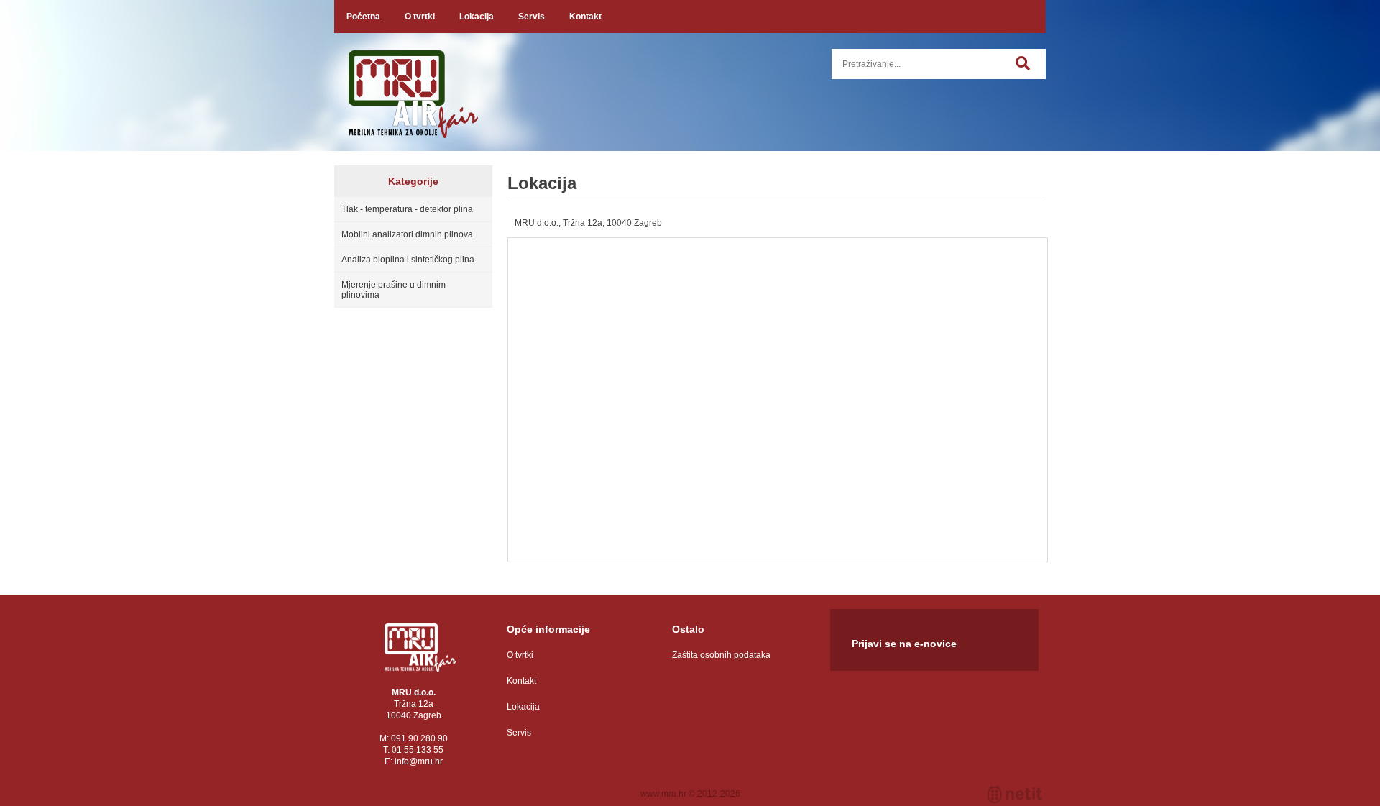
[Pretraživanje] (1031, 71)
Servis (531, 17)
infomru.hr (419, 761)
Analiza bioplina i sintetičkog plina (407, 260)
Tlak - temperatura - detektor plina (407, 209)
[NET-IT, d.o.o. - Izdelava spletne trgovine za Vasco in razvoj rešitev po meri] (1015, 794)
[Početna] (420, 647)
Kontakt (585, 17)
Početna (363, 17)
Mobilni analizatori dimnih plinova (407, 234)
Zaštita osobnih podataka (721, 655)
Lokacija (476, 17)
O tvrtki (420, 17)
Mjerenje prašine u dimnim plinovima (393, 290)
